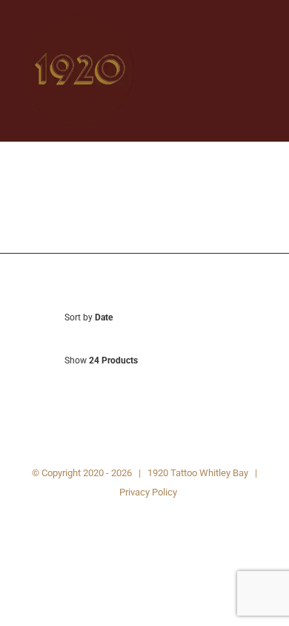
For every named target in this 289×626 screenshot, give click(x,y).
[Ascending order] (221, 317)
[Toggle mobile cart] (234, 63)
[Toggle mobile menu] (261, 63)
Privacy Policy (148, 492)
